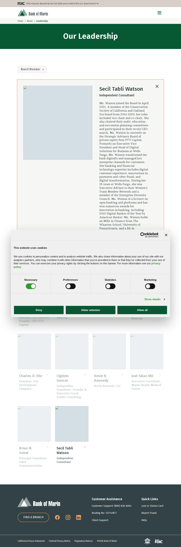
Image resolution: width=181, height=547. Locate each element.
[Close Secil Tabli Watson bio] (156, 86)
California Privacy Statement (31, 541)
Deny (39, 310)
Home (20, 21)
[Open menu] (159, 13)
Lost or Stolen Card (152, 505)
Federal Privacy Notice (59, 541)
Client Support (100, 520)
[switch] (71, 286)
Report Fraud (148, 512)
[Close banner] (166, 235)
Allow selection (90, 310)
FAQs (144, 520)
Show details (152, 299)
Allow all (142, 310)
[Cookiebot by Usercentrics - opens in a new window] (142, 235)
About (30, 21)
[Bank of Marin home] (33, 12)
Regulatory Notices (84, 541)
